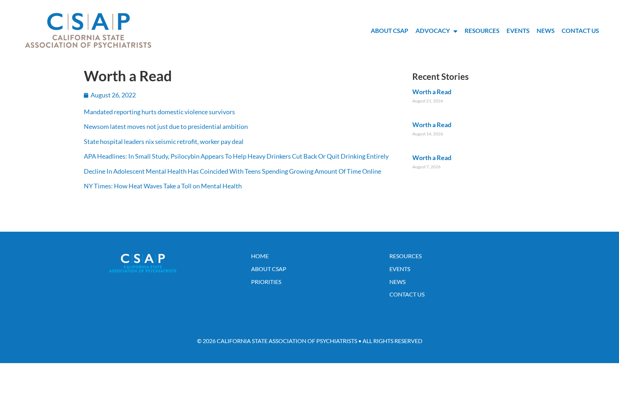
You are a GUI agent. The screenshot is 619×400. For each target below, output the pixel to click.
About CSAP (389, 30)
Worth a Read (431, 92)
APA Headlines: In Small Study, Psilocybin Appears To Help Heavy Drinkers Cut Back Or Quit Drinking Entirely (236, 156)
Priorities (266, 281)
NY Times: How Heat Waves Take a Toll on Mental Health (163, 186)
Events (518, 30)
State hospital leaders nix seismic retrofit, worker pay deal (164, 141)
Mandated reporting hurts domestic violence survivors (159, 112)
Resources (482, 30)
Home (260, 255)
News (546, 30)
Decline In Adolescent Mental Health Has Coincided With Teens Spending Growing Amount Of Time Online (232, 171)
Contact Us (580, 30)
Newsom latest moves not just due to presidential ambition (166, 126)
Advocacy (433, 30)
